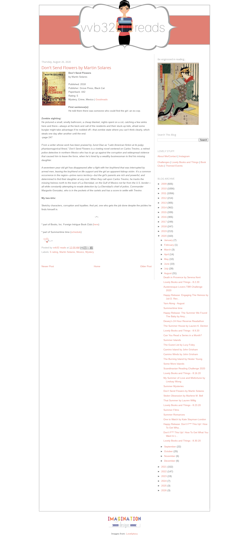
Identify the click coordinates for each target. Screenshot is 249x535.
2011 (164, 193)
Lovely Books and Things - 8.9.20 (181, 330)
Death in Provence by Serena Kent (182, 277)
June (167, 263)
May (166, 259)
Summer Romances (174, 414)
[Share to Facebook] (91, 248)
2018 (164, 226)
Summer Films (171, 410)
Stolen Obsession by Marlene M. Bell (183, 395)
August (168, 273)
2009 (164, 183)
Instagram (184, 156)
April (167, 254)
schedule (76, 232)
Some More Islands (173, 363)
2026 (164, 490)
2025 (164, 485)
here (96, 224)
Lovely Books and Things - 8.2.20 (181, 282)
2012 (164, 198)
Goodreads (102, 99)
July (166, 268)
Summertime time (172, 308)
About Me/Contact (167, 156)
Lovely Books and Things (185, 162)
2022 (164, 471)
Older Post (146, 266)
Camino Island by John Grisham (180, 349)
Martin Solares (67, 252)
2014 (164, 207)
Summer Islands (172, 340)
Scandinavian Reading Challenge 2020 (184, 368)
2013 (164, 202)
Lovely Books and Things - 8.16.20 (182, 373)
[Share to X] (88, 248)
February (169, 244)
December (170, 460)
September (170, 446)
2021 (164, 466)
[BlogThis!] (85, 248)
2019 (164, 231)
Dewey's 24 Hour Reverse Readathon (183, 321)
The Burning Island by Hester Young (182, 359)
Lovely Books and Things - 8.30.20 (182, 440)
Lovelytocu (132, 533)
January (168, 240)
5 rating (54, 252)
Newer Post (48, 266)
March (168, 249)
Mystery (89, 252)
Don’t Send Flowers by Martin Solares (183, 391)
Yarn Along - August (173, 303)
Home (97, 266)
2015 (164, 212)
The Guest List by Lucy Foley (179, 344)
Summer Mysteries (173, 386)
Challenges (164, 162)
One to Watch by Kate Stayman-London (184, 419)
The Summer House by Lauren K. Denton (185, 325)
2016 (164, 217)
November (170, 456)
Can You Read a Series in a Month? (182, 335)
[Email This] (82, 248)
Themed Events (174, 165)
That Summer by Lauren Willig (179, 400)
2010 (164, 188)
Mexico (80, 252)
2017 (164, 221)
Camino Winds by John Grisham (180, 354)
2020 (164, 236)
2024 (164, 481)
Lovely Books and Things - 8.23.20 (182, 405)
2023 (164, 476)
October (168, 451)
